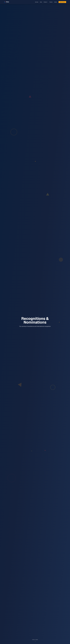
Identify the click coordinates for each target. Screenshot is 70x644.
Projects (51, 2)
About (41, 2)
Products (45, 2)
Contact (55, 2)
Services (36, 2)
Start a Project (62, 2)
